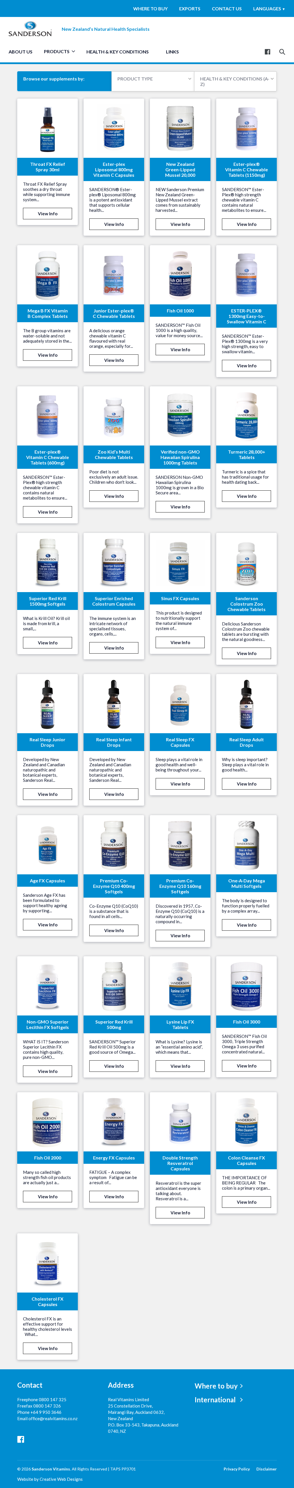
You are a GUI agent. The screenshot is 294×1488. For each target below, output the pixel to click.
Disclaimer (266, 1468)
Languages (269, 8)
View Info (47, 213)
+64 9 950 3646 (45, 1412)
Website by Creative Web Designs (50, 1479)
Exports (189, 8)
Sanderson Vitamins (51, 1468)
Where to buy (150, 8)
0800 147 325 (52, 1399)
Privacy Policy (237, 1468)
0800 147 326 (47, 1405)
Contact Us (227, 8)
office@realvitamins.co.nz (53, 1418)
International (215, 1399)
